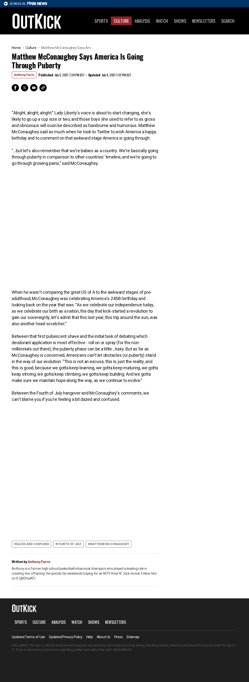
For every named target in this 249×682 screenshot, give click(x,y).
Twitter (24, 87)
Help (89, 637)
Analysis (142, 21)
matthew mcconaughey (109, 544)
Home (16, 48)
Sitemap (132, 637)
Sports (101, 21)
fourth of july (69, 544)
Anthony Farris (24, 75)
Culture (121, 21)
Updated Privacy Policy (65, 637)
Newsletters (203, 21)
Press (118, 637)
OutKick (37, 21)
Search (227, 21)
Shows (180, 21)
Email (33, 87)
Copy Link (43, 87)
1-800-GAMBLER (121, 649)
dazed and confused (32, 544)
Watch (162, 21)
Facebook (15, 87)
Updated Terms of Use (28, 637)
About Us (103, 637)
